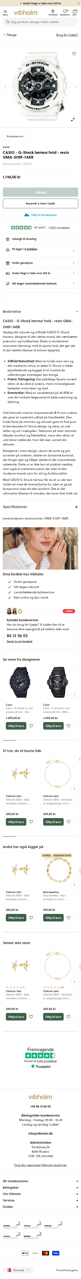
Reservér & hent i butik (40, 203)
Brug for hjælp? (67, 35)
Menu (5, 14)
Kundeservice (15, 136)
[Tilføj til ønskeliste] (74, 53)
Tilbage (11, 35)
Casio (6, 147)
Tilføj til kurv (16, 726)
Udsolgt (40, 192)
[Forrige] (5, 87)
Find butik (52, 14)
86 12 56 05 (17, 635)
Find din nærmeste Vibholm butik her (40, 1165)
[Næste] (76, 87)
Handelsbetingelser (67, 1270)
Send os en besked (19, 641)
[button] (40, 251)
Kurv (75, 12)
